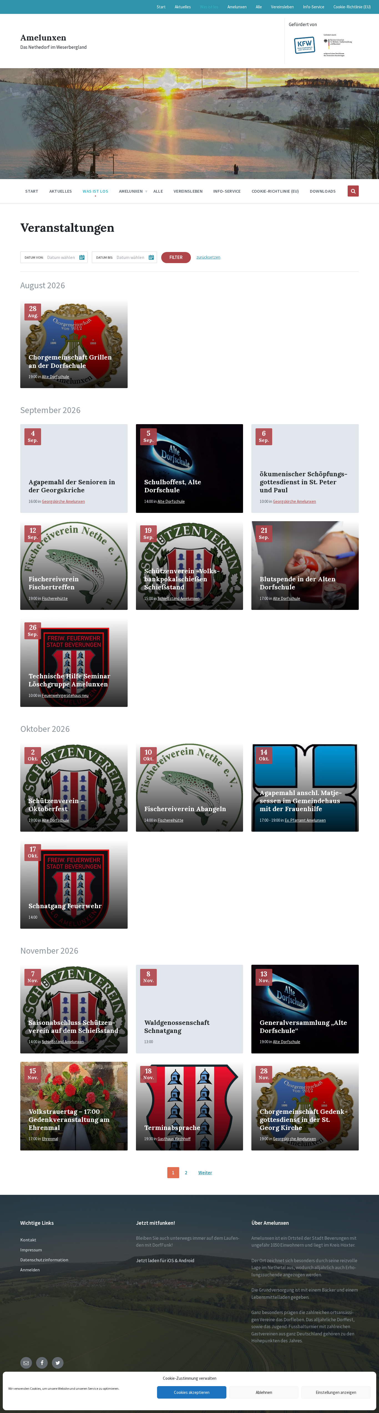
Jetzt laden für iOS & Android (165, 1260)
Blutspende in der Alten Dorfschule (297, 583)
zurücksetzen (208, 257)
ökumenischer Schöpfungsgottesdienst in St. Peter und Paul (303, 482)
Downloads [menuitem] (323, 191)
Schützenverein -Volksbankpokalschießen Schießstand (182, 579)
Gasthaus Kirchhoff (174, 1138)
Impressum (31, 1249)
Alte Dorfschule (55, 376)
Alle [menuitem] (259, 6)
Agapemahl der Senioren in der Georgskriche (72, 486)
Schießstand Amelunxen (178, 598)
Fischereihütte (55, 598)
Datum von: (34, 257)
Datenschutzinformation (44, 1259)
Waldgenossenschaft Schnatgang (176, 1026)
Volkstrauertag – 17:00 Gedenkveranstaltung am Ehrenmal (69, 1119)
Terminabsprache (172, 1127)
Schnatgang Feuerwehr (65, 906)
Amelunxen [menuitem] (237, 6)
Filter (176, 257)
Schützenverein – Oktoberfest (56, 804)
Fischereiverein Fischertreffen (54, 583)
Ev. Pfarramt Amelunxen (305, 820)
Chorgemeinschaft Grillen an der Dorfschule (70, 361)
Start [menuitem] (161, 6)
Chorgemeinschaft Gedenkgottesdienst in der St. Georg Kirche (304, 1119)
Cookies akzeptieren (191, 1392)
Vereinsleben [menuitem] (282, 6)
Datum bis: (104, 257)
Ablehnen (264, 1392)
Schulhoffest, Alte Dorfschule (172, 486)
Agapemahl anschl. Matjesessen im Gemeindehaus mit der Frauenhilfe (301, 800)
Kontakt (28, 1240)
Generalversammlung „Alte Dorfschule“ (303, 1026)
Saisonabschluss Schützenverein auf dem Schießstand (73, 1026)
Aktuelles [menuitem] (183, 6)
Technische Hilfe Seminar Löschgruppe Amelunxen (69, 680)
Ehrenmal (50, 1138)
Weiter (205, 1173)
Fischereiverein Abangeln (185, 808)
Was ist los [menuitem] (209, 6)
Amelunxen (43, 37)
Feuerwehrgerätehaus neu (65, 695)
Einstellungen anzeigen (336, 1392)
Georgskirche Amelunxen (63, 501)
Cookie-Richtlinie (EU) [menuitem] (352, 6)
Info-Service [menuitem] (313, 6)
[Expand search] (353, 191)
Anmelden (30, 1269)
